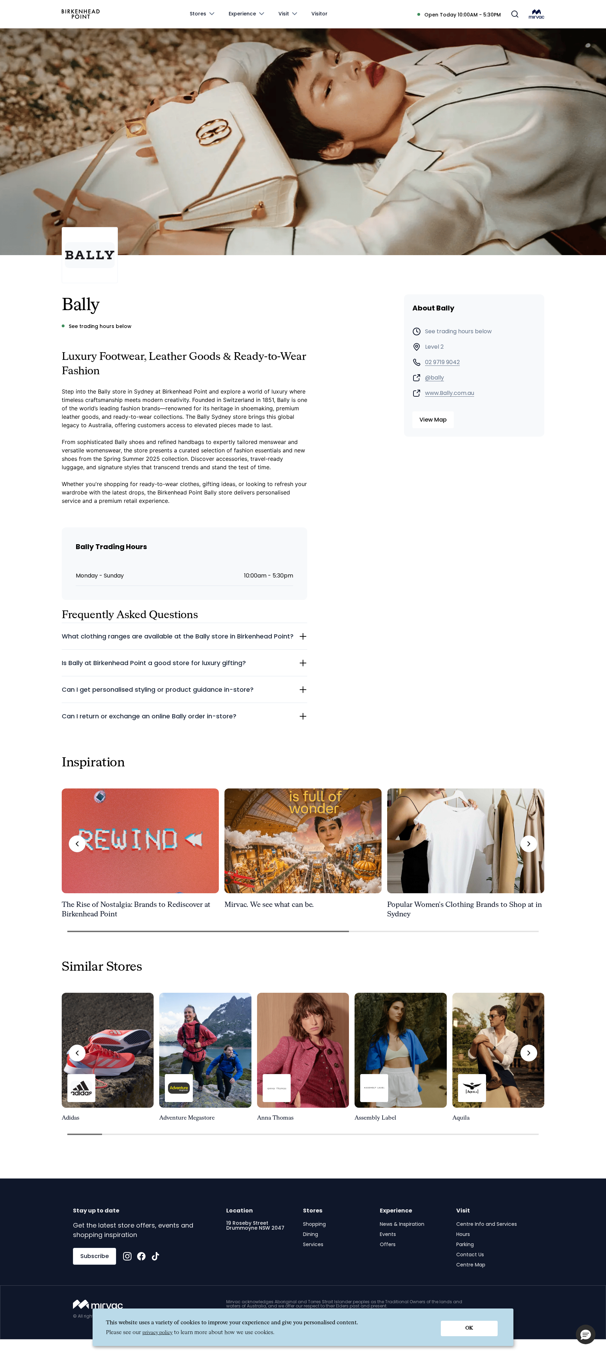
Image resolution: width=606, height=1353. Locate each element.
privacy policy (157, 1332)
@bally (434, 378)
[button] (585, 1334)
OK (469, 1328)
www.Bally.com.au (449, 393)
